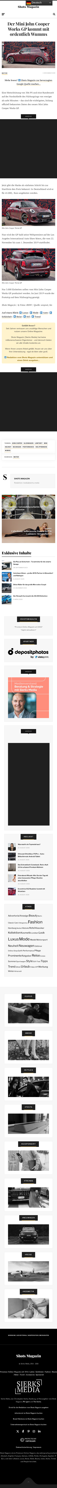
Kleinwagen (28, 443)
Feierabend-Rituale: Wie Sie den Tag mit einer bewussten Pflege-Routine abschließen (33, 878)
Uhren (18, 967)
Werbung (43, 966)
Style (29, 961)
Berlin (40, 916)
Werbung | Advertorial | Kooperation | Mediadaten (28, 1335)
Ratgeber (26, 955)
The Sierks (37, 1401)
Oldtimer (38, 946)
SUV (35, 961)
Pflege (37, 950)
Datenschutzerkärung (24, 1447)
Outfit (20, 951)
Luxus (25, 312)
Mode (35, 312)
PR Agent (26, 1401)
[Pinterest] (28, 1431)
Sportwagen (21, 961)
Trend (37, 316)
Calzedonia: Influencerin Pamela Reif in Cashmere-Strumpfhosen (31, 532)
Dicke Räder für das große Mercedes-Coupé (29, 585)
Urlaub (25, 966)
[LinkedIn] (39, 1431)
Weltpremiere (41, 447)
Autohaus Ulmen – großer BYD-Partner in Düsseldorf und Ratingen (33, 574)
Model (33, 940)
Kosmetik (26, 932)
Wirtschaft (18, 971)
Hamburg (12, 928)
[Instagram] (34, 1431)
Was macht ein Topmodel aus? (29, 844)
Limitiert (38, 443)
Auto (45, 312)
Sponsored (40, 1375)
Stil (28, 316)
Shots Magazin (22, 479)
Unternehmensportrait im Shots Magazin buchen (28, 1424)
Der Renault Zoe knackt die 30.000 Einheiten (30, 596)
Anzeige (24, 915)
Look (42, 932)
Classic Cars (13, 923)
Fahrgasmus (23, 923)
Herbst (19, 928)
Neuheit (8, 447)
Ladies (31, 1372)
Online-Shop (13, 951)
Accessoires (30, 1375)
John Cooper (17, 443)
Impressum (37, 1447)
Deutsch (36, 2)
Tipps (44, 961)
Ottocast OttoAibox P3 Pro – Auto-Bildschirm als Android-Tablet (31, 855)
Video (32, 967)
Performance (28, 447)
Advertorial (14, 915)
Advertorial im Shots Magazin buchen (28, 1413)
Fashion (35, 922)
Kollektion (14, 932)
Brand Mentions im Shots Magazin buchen (28, 1419)
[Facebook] (23, 1431)
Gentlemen (40, 1372)
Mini (45, 443)
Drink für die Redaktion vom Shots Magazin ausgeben (28, 1407)
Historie (25, 928)
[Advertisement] (28, 148)
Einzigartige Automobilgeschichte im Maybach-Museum (24, 508)
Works (7, 450)
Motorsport (42, 940)
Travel (22, 1375)
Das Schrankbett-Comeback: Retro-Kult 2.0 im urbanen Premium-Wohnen (33, 866)
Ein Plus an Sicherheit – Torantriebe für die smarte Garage (32, 563)
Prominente (14, 955)
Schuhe (42, 956)
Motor (4, 73)
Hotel (32, 928)
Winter (11, 971)
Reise (19, 316)
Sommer (12, 961)
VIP (36, 967)
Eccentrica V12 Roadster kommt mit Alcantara (31, 890)
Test (38, 961)
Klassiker (39, 928)
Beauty (33, 915)
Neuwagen (17, 447)
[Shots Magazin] (28, 6)
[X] (18, 1431)
